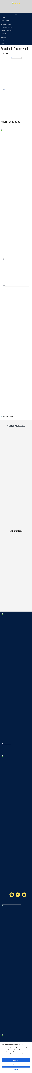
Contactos (3, 34)
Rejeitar (16, 1069)
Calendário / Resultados (7, 27)
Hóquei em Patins (5, 21)
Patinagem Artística (6, 24)
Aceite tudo (16, 1060)
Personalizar (16, 1064)
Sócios (2, 40)
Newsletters (4, 44)
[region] (16, 1057)
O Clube (3, 17)
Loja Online (3, 37)
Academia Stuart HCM (6, 31)
